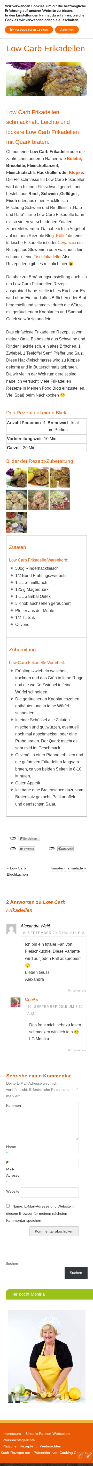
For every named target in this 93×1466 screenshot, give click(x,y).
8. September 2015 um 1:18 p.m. (54, 933)
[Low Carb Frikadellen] (46, 95)
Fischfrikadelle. (48, 257)
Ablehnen (67, 30)
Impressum (12, 1433)
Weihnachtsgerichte (19, 1440)
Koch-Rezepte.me (15, 1453)
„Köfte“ (61, 235)
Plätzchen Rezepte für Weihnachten (32, 1446)
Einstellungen (27, 15)
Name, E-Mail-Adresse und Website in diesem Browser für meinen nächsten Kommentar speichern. (40, 1213)
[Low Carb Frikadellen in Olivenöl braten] (16, 509)
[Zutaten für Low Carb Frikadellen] (16, 531)
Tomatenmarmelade (68, 868)
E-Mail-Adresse (9, 1172)
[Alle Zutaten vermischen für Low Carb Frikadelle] (60, 509)
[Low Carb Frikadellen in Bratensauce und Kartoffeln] (38, 486)
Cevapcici (66, 242)
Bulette (74, 158)
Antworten (77, 990)
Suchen (12, 1263)
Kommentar (9, 1108)
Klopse (76, 172)
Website (9, 1191)
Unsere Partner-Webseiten (48, 1433)
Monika (31, 1000)
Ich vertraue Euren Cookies (29, 30)
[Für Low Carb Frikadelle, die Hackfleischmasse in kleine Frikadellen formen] (38, 509)
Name (9, 1150)
